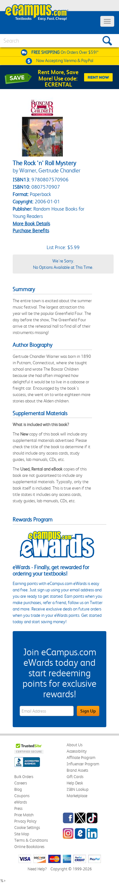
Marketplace (77, 795)
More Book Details (31, 223)
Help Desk (75, 783)
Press (18, 808)
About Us (75, 744)
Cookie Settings (27, 827)
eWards (20, 802)
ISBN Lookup (78, 789)
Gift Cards (75, 776)
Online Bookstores (29, 846)
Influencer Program (83, 764)
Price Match (24, 814)
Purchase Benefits (31, 230)
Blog (18, 789)
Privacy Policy (25, 821)
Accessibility (77, 751)
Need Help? (37, 869)
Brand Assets (77, 770)
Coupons (22, 795)
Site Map (21, 834)
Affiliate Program (81, 757)
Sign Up (88, 710)
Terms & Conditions (31, 840)
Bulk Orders (23, 776)
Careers (20, 783)
